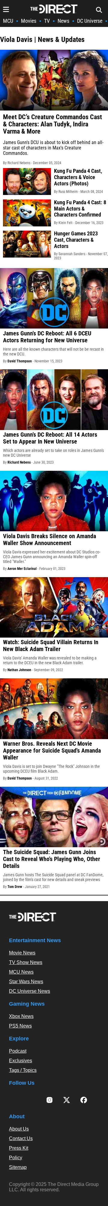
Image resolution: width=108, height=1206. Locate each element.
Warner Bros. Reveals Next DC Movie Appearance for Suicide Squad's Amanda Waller (52, 750)
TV (47, 21)
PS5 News (20, 1025)
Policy (15, 1157)
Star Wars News (26, 981)
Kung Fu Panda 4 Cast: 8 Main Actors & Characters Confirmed (80, 208)
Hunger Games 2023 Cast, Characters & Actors (76, 239)
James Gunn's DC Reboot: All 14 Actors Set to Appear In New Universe (50, 438)
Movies (28, 21)
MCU (8, 21)
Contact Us (21, 1138)
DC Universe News (29, 991)
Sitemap (18, 1167)
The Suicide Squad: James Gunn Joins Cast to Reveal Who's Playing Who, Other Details (51, 858)
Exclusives (20, 1060)
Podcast (17, 1051)
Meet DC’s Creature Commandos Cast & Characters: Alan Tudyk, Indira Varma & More (52, 124)
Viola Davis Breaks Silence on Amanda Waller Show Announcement (49, 539)
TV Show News (25, 962)
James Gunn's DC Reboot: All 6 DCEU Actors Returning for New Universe (47, 337)
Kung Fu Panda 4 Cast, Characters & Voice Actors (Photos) (78, 177)
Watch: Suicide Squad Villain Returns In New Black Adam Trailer (50, 645)
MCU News (21, 972)
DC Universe (89, 21)
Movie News (22, 952)
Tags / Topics (23, 1070)
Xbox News (21, 1016)
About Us (19, 1128)
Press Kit (18, 1148)
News (63, 21)
